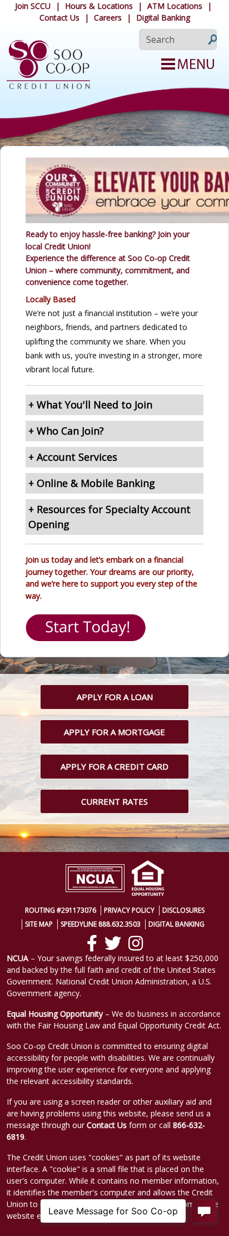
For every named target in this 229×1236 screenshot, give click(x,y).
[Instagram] (135, 943)
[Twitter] (112, 943)
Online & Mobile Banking (96, 483)
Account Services (77, 457)
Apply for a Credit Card (114, 766)
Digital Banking (163, 17)
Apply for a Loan (115, 696)
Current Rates (114, 801)
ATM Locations (174, 6)
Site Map (39, 924)
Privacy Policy (129, 910)
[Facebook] (92, 943)
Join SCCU (33, 6)
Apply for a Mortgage (114, 731)
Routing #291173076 (60, 910)
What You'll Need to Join (94, 404)
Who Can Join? (70, 430)
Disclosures (183, 910)
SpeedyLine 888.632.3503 (101, 924)
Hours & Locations (99, 6)
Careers (108, 17)
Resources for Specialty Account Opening (109, 517)
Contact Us (59, 17)
